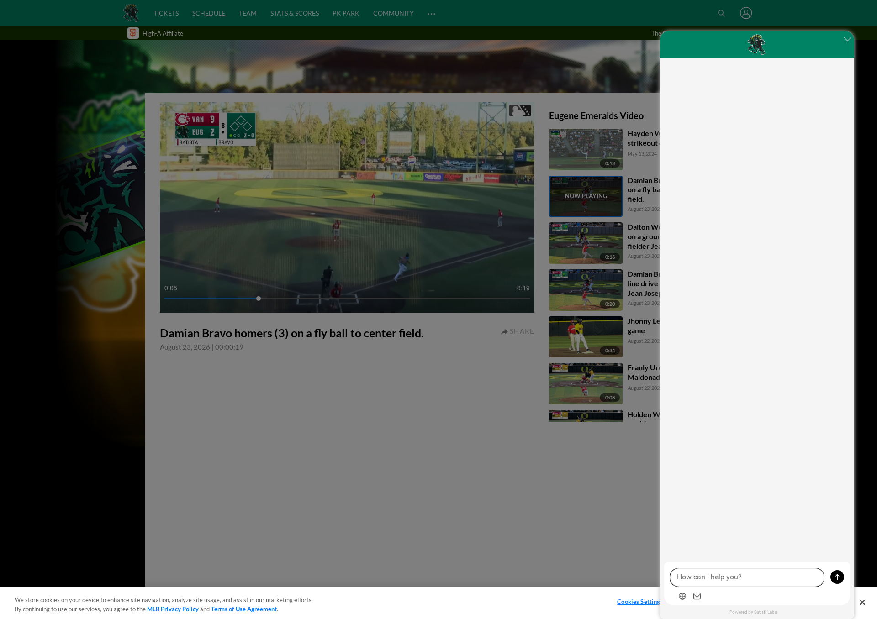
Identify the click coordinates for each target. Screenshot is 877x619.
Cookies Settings (640, 601)
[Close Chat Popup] (847, 40)
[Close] (862, 602)
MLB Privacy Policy (173, 609)
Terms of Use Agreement (244, 609)
